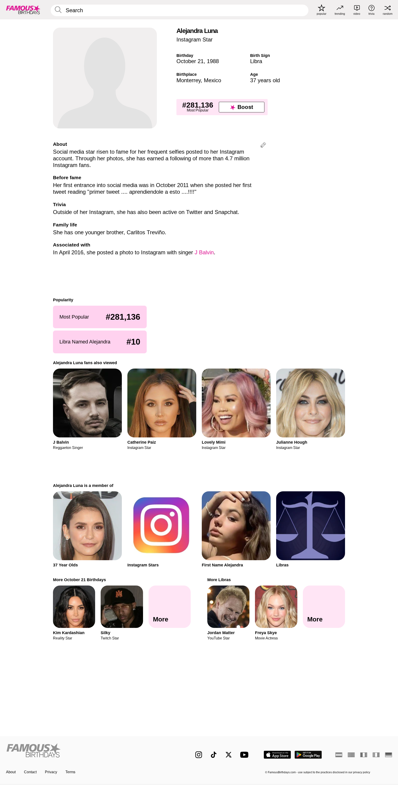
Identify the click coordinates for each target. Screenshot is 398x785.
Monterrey (188, 80)
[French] (363, 755)
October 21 (190, 61)
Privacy (51, 772)
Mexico (212, 80)
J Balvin (204, 252)
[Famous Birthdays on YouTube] (245, 754)
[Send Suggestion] (263, 145)
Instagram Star (194, 39)
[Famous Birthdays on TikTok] (213, 754)
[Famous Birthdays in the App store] (277, 755)
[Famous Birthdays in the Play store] (308, 755)
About (11, 772)
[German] (388, 755)
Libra (256, 61)
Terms (70, 772)
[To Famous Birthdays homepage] (23, 9)
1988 (213, 61)
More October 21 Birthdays (79, 579)
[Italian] (376, 755)
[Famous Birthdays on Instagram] (198, 754)
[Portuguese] (351, 755)
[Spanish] (338, 755)
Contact (30, 772)
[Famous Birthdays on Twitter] (228, 754)
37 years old (265, 80)
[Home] (91, 751)
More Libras (219, 579)
